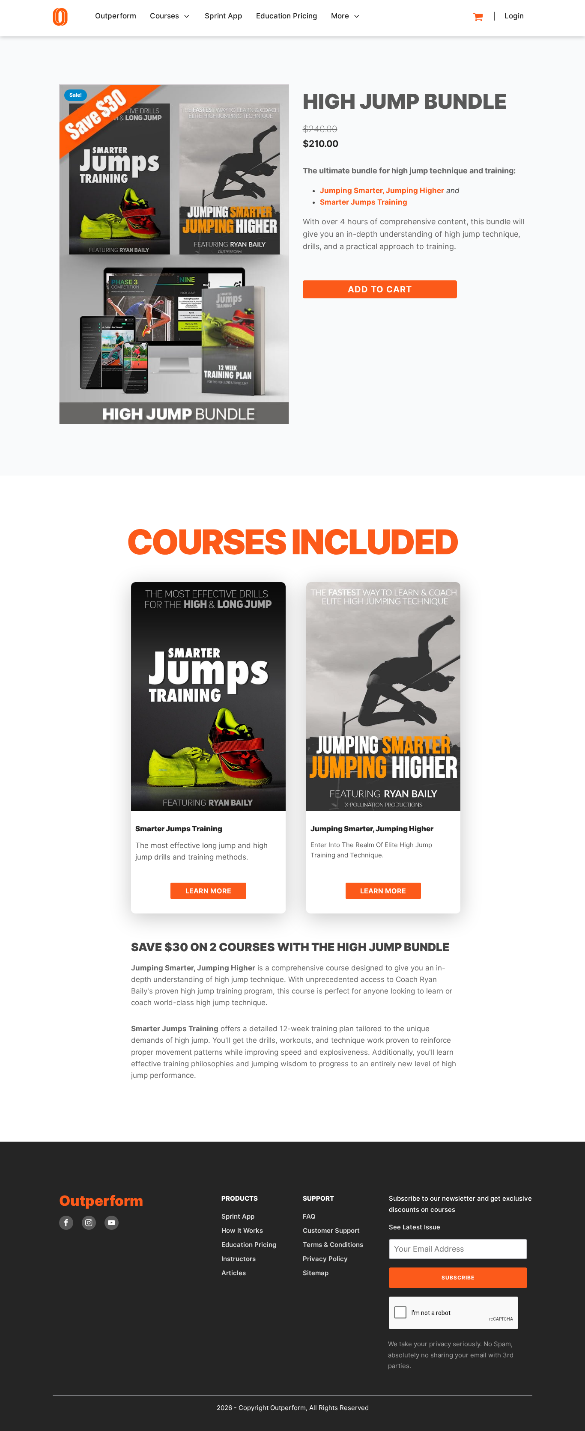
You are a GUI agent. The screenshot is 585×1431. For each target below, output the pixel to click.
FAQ (309, 1216)
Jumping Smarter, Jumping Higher (371, 828)
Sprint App (223, 16)
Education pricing (286, 16)
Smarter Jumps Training (178, 828)
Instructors (238, 1259)
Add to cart (380, 289)
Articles (233, 1273)
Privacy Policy (325, 1259)
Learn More (208, 693)
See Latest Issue (414, 1227)
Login (514, 16)
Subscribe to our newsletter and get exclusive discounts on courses (460, 1203)
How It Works (242, 1230)
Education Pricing (248, 1245)
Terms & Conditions (333, 1245)
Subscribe (458, 1277)
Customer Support (331, 1230)
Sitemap (315, 1273)
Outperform (115, 16)
